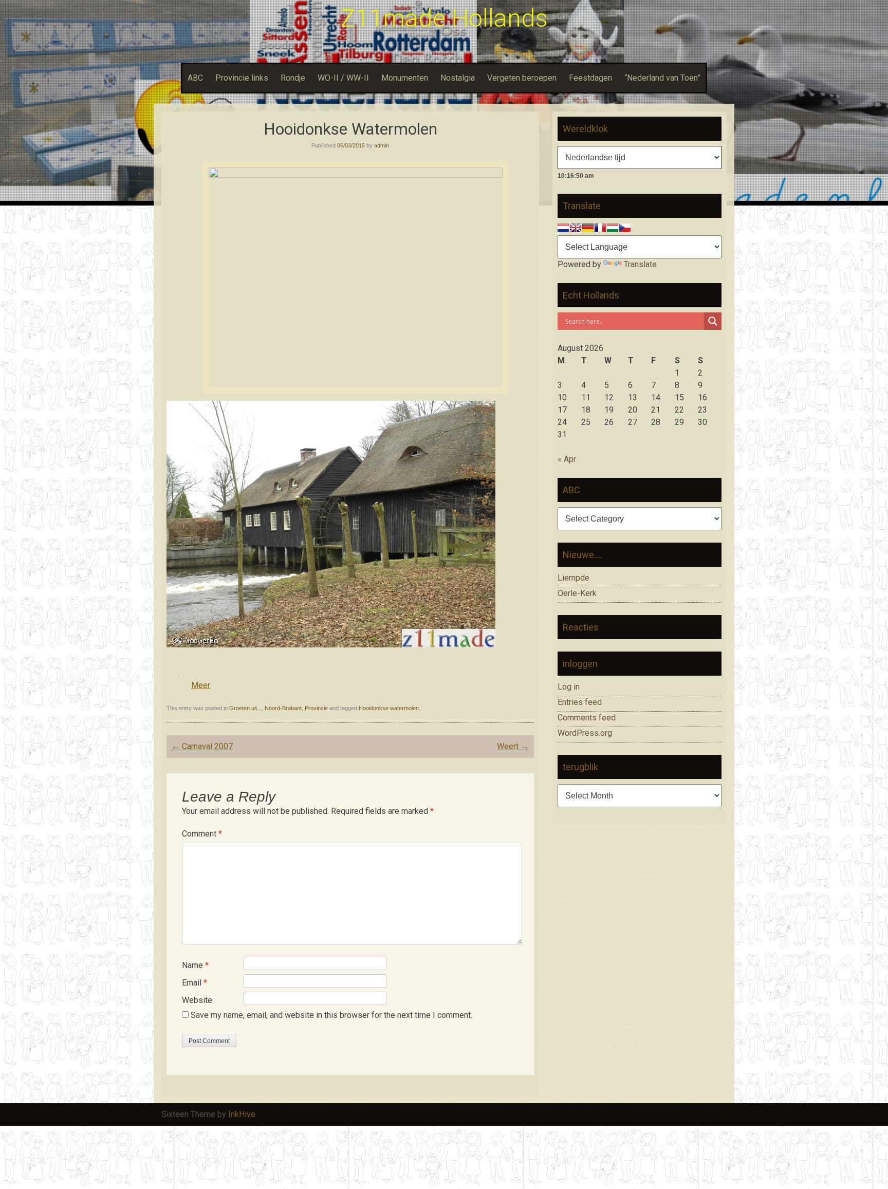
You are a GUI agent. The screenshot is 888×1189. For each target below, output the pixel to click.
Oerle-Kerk (577, 593)
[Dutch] (563, 228)
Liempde (573, 578)
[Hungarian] (612, 228)
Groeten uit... (245, 708)
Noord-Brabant (283, 708)
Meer (200, 685)
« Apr (567, 459)
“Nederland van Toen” (662, 78)
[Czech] (625, 228)
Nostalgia (457, 78)
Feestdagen (590, 78)
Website (197, 1000)
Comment (202, 834)
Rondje (293, 78)
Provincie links (241, 78)
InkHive (241, 1114)
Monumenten (404, 78)
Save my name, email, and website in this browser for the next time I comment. (331, 1015)
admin (381, 145)
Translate (640, 264)
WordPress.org (585, 733)
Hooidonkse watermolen (389, 708)
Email (194, 983)
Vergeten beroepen (522, 78)
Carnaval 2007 (202, 746)
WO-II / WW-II (343, 78)
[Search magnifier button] (712, 321)
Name (195, 965)
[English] (575, 228)
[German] (588, 228)
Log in (569, 687)
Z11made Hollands (444, 18)
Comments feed (587, 717)
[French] (600, 228)
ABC (195, 78)
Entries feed (580, 702)
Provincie (316, 708)
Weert (513, 746)
